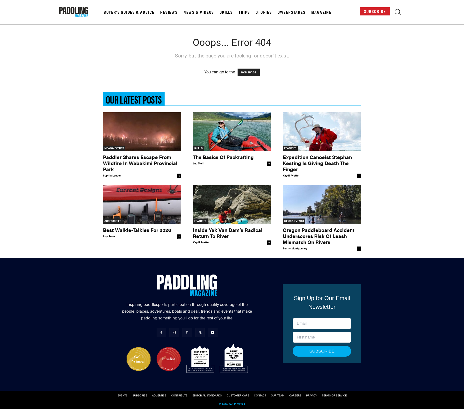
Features (290, 148)
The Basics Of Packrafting (223, 157)
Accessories (112, 221)
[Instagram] (174, 332)
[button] (398, 13)
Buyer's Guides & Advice (129, 12)
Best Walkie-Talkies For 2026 (137, 229)
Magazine (321, 12)
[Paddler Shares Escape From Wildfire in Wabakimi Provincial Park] (142, 131)
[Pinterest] (187, 332)
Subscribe (375, 11)
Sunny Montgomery (295, 248)
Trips (244, 12)
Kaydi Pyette (290, 175)
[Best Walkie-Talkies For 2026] (142, 204)
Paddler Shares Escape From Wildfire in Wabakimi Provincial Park (140, 163)
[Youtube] (213, 332)
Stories (264, 12)
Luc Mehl (198, 163)
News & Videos (198, 12)
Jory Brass (109, 236)
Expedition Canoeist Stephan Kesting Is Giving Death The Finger (317, 163)
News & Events (114, 148)
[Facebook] (161, 332)
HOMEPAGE (248, 72)
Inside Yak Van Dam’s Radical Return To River (227, 233)
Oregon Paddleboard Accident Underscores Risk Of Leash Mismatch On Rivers (319, 236)
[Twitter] (200, 332)
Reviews (169, 12)
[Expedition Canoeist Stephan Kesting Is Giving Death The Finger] (322, 131)
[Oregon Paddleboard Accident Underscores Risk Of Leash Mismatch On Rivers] (322, 204)
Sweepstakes (291, 12)
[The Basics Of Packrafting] (232, 131)
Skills (226, 12)
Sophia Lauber (112, 175)
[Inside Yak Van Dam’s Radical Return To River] (232, 204)
